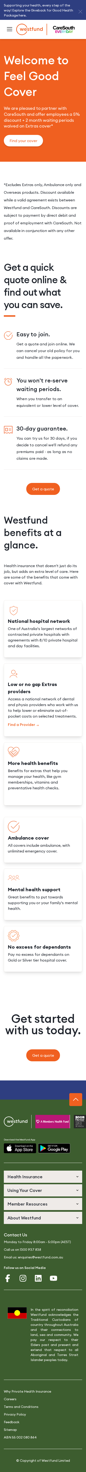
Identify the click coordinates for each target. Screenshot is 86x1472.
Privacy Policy (15, 1414)
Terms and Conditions (21, 1407)
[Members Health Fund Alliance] (46, 1121)
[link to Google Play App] (54, 1148)
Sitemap (10, 1430)
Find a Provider (21, 724)
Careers (10, 1399)
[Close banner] (80, 12)
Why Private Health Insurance (27, 1391)
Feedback (11, 1422)
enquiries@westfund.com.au (40, 1257)
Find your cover (23, 140)
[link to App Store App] (20, 1148)
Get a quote (43, 489)
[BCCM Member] (74, 1121)
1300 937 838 (30, 1249)
